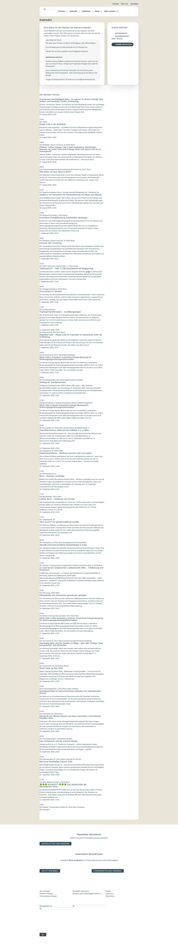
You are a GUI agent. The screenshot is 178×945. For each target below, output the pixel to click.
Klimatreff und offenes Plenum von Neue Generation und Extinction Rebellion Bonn (70, 717)
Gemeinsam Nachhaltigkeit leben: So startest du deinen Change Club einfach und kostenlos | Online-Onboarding (71, 100)
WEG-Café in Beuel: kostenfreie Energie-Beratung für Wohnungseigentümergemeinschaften (64, 406)
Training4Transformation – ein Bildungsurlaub (60, 312)
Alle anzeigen (45, 810)
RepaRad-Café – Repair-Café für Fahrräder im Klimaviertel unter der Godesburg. (71, 336)
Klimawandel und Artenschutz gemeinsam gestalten (63, 595)
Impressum (109, 893)
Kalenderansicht (122, 36)
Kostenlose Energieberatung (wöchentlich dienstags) (63, 217)
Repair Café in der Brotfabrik (53, 124)
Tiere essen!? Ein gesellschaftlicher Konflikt (59, 522)
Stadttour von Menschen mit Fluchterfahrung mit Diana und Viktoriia (71, 195)
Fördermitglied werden (108, 871)
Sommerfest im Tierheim (51, 291)
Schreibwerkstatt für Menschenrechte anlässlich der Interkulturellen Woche (70, 692)
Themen (61, 11)
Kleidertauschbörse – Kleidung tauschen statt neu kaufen (66, 453)
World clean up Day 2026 (51, 668)
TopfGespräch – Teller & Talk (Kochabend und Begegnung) (66, 268)
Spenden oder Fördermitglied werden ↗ (87, 893)
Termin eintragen (123, 44)
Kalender (73, 11)
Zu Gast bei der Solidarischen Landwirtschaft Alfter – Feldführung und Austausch (71, 569)
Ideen (97, 11)
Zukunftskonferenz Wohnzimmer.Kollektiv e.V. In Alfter (64, 430)
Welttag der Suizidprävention (53, 382)
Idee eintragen (45, 891)
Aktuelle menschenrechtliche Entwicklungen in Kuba (63, 545)
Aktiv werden (109, 11)
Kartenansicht (121, 33)
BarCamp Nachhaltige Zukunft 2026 (56, 761)
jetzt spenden (50, 871)
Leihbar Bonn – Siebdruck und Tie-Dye (57, 499)
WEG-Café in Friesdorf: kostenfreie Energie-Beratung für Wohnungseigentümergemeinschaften (66, 358)
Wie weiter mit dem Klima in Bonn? (55, 172)
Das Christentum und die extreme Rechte (58, 741)
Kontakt (115, 4)
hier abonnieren (73, 36)
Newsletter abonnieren (55, 844)
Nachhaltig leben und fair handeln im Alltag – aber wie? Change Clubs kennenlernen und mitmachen (71, 644)
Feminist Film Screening (50, 243)
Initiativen (86, 11)
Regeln (108, 891)
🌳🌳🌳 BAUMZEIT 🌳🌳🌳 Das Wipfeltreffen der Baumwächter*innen (63, 785)
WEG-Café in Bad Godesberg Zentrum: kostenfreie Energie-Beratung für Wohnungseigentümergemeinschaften (71, 619)
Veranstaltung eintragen (48, 896)
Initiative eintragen (46, 893)
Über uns (124, 4)
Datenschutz (110, 896)
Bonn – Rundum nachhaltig (52, 476)
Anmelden (134, 4)
